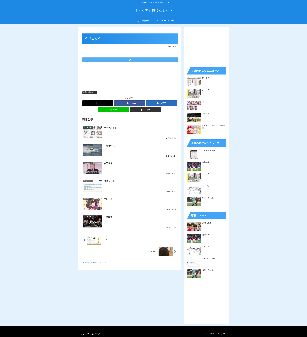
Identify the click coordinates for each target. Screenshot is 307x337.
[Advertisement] (206, 46)
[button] (145, 109)
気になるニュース (90, 92)
